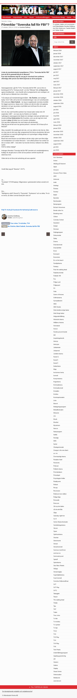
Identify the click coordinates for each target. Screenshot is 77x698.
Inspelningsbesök (58, 338)
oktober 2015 (57, 137)
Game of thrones (58, 294)
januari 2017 (57, 91)
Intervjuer (56, 344)
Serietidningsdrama (59, 525)
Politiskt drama (58, 469)
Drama (55, 241)
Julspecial (56, 350)
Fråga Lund (56, 282)
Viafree (55, 665)
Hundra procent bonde (60, 332)
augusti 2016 (57, 106)
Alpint (55, 167)
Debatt (55, 226)
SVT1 (55, 590)
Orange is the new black (60, 450)
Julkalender (56, 347)
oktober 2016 (57, 100)
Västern (55, 662)
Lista (54, 400)
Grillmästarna (57, 297)
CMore (55, 216)
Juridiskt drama (58, 353)
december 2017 (58, 56)
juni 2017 (56, 75)
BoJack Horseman (59, 207)
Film (25, 17)
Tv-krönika (22, 223)
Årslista (55, 188)
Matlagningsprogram (59, 406)
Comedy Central (58, 220)
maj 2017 (56, 78)
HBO (55, 304)
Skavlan (55, 537)
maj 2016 (56, 116)
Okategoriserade (58, 447)
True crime (14, 223)
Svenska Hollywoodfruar (60, 581)
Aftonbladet (6, 17)
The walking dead (58, 600)
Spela (69, 17)
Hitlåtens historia (58, 322)
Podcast (56, 466)
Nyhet (55, 444)
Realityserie (57, 481)
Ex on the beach (58, 260)
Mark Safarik (20, 226)
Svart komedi (57, 578)
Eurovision (56, 257)
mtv (54, 416)
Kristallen (56, 391)
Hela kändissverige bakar (61, 310)
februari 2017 (57, 88)
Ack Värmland (57, 157)
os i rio (55, 453)
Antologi (55, 185)
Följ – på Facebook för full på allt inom (19, 210)
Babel (55, 195)
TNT (54, 609)
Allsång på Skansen (59, 163)
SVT (54, 584)
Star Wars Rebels (58, 565)
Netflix (55, 434)
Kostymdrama (57, 378)
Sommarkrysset (58, 556)
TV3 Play (56, 637)
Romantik (56, 500)
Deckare (56, 229)
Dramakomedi (57, 244)
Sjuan (55, 531)
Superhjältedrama (58, 575)
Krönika (55, 394)
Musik (31, 17)
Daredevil (56, 223)
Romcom (56, 503)
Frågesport (56, 285)
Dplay (55, 238)
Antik (55, 182)
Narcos (55, 428)
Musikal (55, 422)
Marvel (55, 403)
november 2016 (58, 97)
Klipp (54, 369)
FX (54, 288)
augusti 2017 (57, 69)
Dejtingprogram (58, 232)
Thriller (55, 603)
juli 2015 (55, 147)
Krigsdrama (57, 381)
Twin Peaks (57, 649)
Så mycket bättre (58, 506)
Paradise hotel (57, 459)
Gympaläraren (57, 300)
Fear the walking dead (60, 269)
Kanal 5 (55, 360)
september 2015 (58, 141)
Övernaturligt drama (59, 456)
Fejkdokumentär (58, 272)
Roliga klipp (56, 497)
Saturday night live (59, 515)
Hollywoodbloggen (43, 17)
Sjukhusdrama (57, 534)
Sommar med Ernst (59, 550)
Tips (54, 606)
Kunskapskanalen (58, 397)
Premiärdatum (57, 472)
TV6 (54, 646)
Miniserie (56, 413)
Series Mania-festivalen (60, 522)
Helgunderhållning (58, 316)
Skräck (55, 544)
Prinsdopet (56, 475)
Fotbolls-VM (57, 276)
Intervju (55, 341)
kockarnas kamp (58, 372)
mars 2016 (56, 122)
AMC (55, 176)
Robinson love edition (59, 494)
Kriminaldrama (57, 385)
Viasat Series (57, 671)
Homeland (56, 325)
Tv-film (55, 618)
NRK (54, 441)
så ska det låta (57, 509)
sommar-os (57, 553)
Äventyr (55, 191)
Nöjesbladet (17, 17)
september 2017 (58, 66)
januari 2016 (57, 128)
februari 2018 (57, 50)
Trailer (55, 612)
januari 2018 (57, 53)
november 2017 (58, 60)
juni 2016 (56, 113)
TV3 (54, 634)
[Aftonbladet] (8, 2)
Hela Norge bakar (58, 313)
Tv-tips (55, 628)
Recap (55, 487)
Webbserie (56, 678)
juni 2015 (56, 150)
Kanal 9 (55, 363)
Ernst (55, 251)
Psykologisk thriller (59, 478)
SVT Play (56, 587)
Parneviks (56, 462)
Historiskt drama (58, 319)
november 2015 (58, 134)
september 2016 (58, 103)
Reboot (55, 484)
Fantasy (55, 266)
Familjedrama (57, 263)
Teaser (55, 597)
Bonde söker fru (58, 210)
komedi (55, 375)
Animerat (56, 179)
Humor (55, 329)
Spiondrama (57, 562)
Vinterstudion (57, 674)
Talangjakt (56, 593)
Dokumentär (57, 235)
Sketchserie (57, 540)
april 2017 (56, 81)
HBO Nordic (57, 307)
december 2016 (58, 94)
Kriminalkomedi (58, 388)
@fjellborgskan (18, 217)
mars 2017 (56, 85)
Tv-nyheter (56, 625)
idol (54, 335)
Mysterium (56, 425)
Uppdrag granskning (59, 656)
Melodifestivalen (58, 410)
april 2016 (56, 119)
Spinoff (55, 559)
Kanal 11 (56, 357)
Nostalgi (55, 438)
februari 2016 (57, 125)
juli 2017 (55, 72)
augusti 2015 (57, 144)
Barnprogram (57, 204)
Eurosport (56, 254)
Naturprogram (57, 431)
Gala (54, 291)
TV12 (55, 631)
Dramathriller (57, 248)
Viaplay (55, 668)
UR (54, 659)
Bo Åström (12, 226)
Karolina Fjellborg (25, 27)
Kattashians (57, 366)
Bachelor (56, 198)
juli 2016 (55, 109)
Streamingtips (57, 572)
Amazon (56, 170)
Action (55, 160)
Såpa (55, 512)
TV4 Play (56, 643)
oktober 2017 (57, 63)
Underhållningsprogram (60, 653)
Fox (54, 279)
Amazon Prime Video (59, 173)
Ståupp (55, 568)
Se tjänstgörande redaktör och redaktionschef (17, 691)
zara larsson (57, 681)
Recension (56, 491)
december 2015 (58, 131)
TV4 (28, 223)
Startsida (4, 21)
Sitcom (55, 528)
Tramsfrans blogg (58, 17)
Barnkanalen (57, 201)
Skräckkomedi (57, 547)
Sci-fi (55, 519)
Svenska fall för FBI (33, 226)
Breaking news (58, 213)
